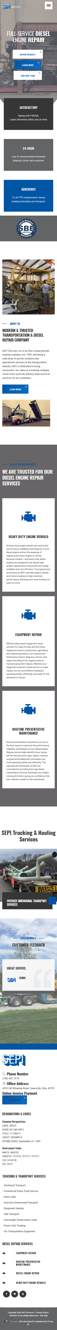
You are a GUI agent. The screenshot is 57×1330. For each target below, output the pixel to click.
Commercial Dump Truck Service (21, 1191)
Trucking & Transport (14, 1185)
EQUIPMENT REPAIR (26, 1253)
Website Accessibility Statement (24, 1316)
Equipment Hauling (14, 1208)
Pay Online (14, 1100)
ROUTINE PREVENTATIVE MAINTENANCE (28, 1263)
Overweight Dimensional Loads (20, 1219)
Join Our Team (28, 75)
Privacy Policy (42, 1313)
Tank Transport (11, 1214)
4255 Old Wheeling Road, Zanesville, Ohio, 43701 (28, 1088)
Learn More (15, 389)
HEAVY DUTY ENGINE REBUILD (31, 1282)
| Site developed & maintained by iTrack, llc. (35, 1322)
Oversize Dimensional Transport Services (27, 902)
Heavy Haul (10, 1196)
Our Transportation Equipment (19, 1231)
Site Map (44, 1316)
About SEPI (27, 56)
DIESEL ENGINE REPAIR (27, 1273)
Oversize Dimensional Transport (21, 1202)
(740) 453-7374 (10, 1078)
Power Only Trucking (15, 1225)
